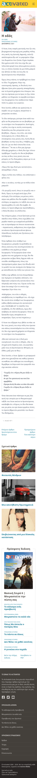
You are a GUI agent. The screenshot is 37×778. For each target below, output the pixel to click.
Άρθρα (4, 740)
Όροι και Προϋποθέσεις (10, 772)
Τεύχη (4, 744)
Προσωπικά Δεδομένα (9, 774)
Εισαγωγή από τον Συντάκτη (13, 604)
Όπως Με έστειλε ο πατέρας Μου (14, 625)
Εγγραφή (5, 749)
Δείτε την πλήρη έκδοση (10, 656)
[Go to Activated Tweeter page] (8, 697)
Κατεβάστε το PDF (26, 656)
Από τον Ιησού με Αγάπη (12, 622)
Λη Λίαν (5, 39)
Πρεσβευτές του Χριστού (11, 718)
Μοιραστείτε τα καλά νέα (17, 616)
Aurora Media (25, 767)
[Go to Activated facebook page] (3, 697)
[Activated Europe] (15, 4)
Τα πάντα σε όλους (13, 634)
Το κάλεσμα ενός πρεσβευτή (12, 608)
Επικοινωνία (7, 753)
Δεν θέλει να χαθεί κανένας (18, 641)
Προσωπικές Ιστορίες (9, 42)
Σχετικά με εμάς (7, 770)
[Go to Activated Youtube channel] (13, 697)
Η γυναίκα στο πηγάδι (15, 649)
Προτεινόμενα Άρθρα (11, 614)
